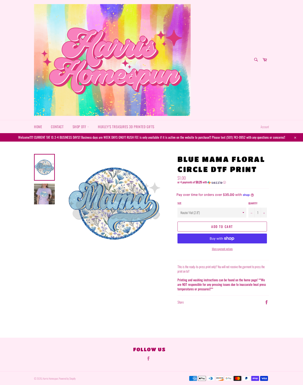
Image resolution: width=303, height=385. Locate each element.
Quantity (252, 203)
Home (38, 126)
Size (179, 203)
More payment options (222, 249)
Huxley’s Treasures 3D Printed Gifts (126, 126)
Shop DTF (80, 126)
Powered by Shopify (67, 378)
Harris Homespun (50, 378)
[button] (223, 182)
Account (265, 126)
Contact (57, 126)
